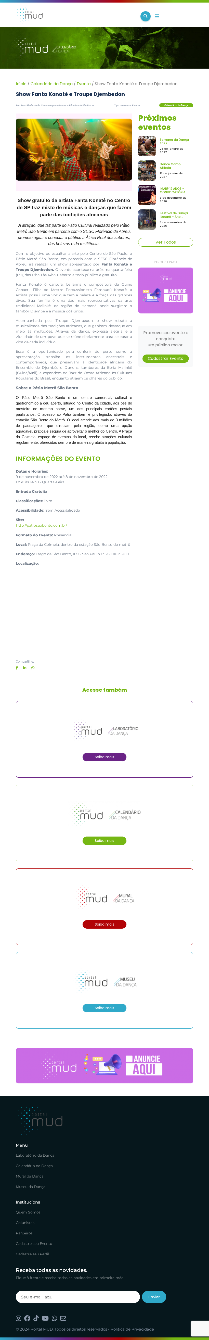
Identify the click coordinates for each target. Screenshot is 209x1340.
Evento (84, 84)
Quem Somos (28, 1212)
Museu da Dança (30, 1186)
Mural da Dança (30, 1176)
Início (21, 84)
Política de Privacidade (132, 1329)
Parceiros (24, 1233)
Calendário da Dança (52, 84)
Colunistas (25, 1222)
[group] (165, 290)
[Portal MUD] (76, 16)
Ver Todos (165, 242)
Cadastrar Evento (166, 358)
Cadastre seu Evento (34, 1243)
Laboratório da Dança (35, 1155)
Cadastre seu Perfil (32, 1254)
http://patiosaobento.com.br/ (41, 525)
